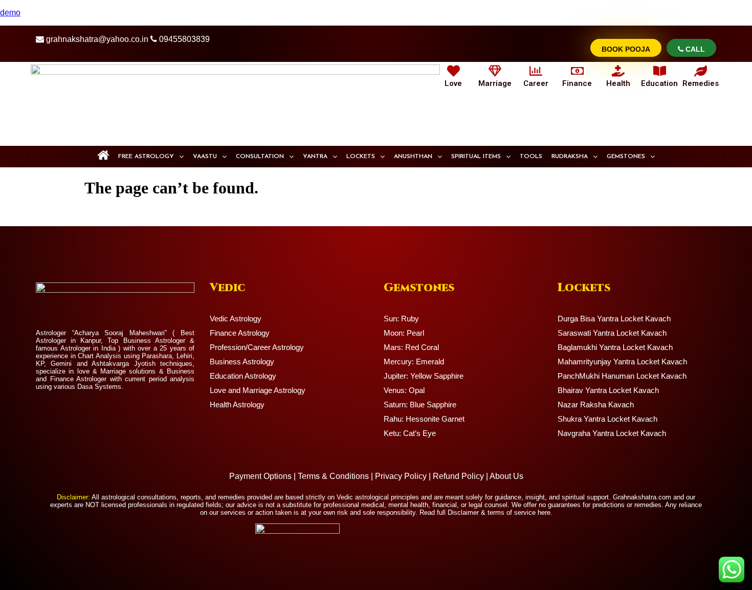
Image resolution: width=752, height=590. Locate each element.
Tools (531, 157)
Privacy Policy (401, 476)
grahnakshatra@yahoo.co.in (97, 39)
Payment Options (260, 476)
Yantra (315, 157)
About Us (506, 476)
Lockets (360, 157)
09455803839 (184, 39)
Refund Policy (458, 476)
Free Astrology (146, 157)
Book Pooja (626, 49)
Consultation (260, 157)
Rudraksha (569, 157)
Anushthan (413, 157)
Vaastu (205, 157)
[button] (151, 156)
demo (10, 12)
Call (694, 49)
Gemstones (626, 157)
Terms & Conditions (333, 476)
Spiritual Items (476, 157)
